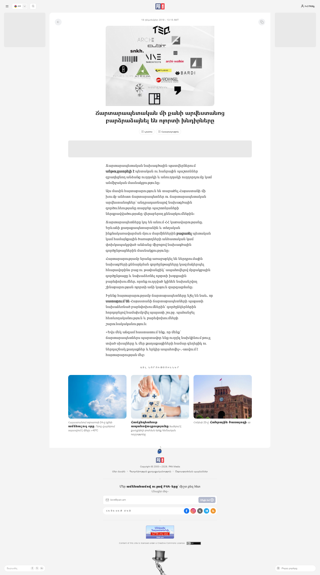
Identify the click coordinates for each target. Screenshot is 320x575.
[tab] (201, 109)
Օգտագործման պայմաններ (191, 471)
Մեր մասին (118, 471)
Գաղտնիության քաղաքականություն (150, 471)
